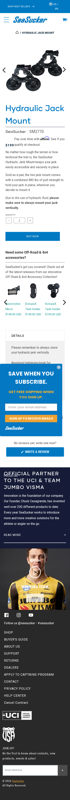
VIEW (35, 598)
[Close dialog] (59, 367)
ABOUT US (12, 646)
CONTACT (11, 681)
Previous (4, 69)
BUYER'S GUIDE (16, 639)
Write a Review (43, 453)
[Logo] (30, 20)
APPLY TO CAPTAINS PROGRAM (29, 674)
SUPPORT (11, 653)
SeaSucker (15, 131)
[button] (64, 19)
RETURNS (11, 660)
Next (64, 69)
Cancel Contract (16, 703)
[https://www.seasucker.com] (17, 32)
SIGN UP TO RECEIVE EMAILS (31, 418)
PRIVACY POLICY (17, 688)
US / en (55, 6)
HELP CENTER (15, 695)
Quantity (10, 215)
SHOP (8, 632)
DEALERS (11, 667)
